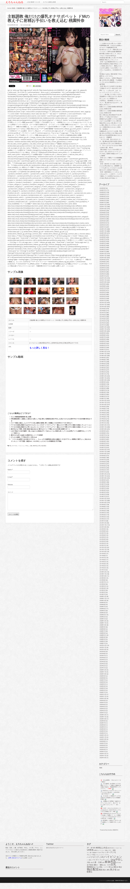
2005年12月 (103, 694)
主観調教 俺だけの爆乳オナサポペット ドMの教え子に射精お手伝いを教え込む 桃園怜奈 (58, 320)
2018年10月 (103, 380)
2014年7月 (103, 484)
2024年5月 (103, 243)
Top (125, 884)
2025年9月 (103, 211)
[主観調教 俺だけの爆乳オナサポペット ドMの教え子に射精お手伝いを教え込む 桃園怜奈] (50, 55)
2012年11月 (103, 525)
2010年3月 (103, 590)
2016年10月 (103, 429)
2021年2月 (103, 323)
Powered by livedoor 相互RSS (109, 830)
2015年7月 (103, 460)
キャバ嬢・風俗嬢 (91, 852)
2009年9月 (103, 602)
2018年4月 (103, 392)
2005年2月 (103, 711)
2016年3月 (103, 443)
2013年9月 (103, 504)
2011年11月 (103, 549)
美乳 (108, 870)
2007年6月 (103, 657)
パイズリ (95, 860)
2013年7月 (103, 509)
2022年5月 (103, 292)
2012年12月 (103, 523)
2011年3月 (103, 566)
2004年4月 (103, 729)
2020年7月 (103, 337)
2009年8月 (103, 604)
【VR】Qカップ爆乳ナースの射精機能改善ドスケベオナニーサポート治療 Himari (111, 160)
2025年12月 (103, 204)
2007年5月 (103, 660)
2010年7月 (103, 582)
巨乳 (69, 343)
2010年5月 (103, 586)
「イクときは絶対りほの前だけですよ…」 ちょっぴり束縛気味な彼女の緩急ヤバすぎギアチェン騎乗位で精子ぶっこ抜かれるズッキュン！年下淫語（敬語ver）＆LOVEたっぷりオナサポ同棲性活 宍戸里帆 (51, 440)
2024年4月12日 (13, 25)
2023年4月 (103, 270)
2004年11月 (103, 717)
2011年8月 (103, 555)
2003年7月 (103, 743)
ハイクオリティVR (95, 857)
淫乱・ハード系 (105, 867)
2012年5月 (103, 537)
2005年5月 (103, 706)
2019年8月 (103, 360)
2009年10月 (103, 600)
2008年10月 (103, 625)
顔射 (118, 870)
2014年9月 (103, 480)
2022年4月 (103, 294)
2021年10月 (103, 306)
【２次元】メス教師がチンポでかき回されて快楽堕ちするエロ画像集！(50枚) (111, 797)
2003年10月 (103, 739)
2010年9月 (103, 578)
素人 (104, 870)
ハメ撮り (89, 860)
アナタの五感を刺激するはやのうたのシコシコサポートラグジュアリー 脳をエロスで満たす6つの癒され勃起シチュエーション (51, 425)
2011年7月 (103, 557)
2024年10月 (103, 233)
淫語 (112, 867)
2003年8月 (103, 741)
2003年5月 (103, 747)
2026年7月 (103, 190)
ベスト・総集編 (110, 860)
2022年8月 (103, 286)
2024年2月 (103, 249)
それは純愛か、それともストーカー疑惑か (111, 781)
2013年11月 (103, 500)
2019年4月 (103, 368)
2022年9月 (103, 284)
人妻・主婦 (97, 862)
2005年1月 (103, 713)
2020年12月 (103, 327)
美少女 (113, 869)
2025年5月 (103, 219)
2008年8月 (103, 629)
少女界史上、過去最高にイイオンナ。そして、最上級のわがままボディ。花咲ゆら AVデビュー (111, 103)
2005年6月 (103, 704)
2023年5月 (103, 268)
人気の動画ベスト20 (33, 2)
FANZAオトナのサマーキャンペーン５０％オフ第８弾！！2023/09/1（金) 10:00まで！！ (111, 792)
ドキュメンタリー (100, 855)
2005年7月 (103, 702)
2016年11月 (103, 427)
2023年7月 (103, 264)
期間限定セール (93, 867)
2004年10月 (103, 719)
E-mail (10, 477)
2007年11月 (103, 647)
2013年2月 (103, 519)
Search (118, 34)
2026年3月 (103, 198)
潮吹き (115, 867)
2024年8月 (103, 237)
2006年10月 (103, 674)
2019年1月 (103, 374)
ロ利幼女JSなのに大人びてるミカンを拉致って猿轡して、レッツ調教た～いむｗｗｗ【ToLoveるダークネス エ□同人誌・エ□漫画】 (111, 816)
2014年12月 (103, 474)
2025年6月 (103, 217)
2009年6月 (103, 609)
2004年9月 (103, 721)
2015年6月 (103, 462)
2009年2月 (103, 617)
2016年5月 (103, 439)
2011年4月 (103, 564)
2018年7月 (103, 386)
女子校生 (90, 865)
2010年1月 (103, 594)
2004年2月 (103, 733)
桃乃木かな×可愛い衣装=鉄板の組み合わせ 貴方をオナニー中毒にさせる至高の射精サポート (40, 429)
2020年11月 (103, 329)
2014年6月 (103, 486)
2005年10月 (103, 698)
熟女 (120, 867)
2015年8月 (103, 457)
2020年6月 (103, 339)
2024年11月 (103, 231)
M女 (60, 343)
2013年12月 (103, 498)
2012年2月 (103, 543)
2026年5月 (103, 194)
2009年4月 (103, 613)
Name (10, 470)
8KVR (109, 848)
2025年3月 (103, 223)
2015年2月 (103, 470)
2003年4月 (103, 749)
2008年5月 (103, 635)
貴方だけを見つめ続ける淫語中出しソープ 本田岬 (27, 435)
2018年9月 (103, 382)
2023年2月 (103, 274)
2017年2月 (103, 421)
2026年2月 (103, 200)
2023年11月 (103, 255)
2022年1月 (103, 300)
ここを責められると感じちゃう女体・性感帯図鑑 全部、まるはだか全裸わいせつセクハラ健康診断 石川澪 (111, 45)
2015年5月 (103, 464)
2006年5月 (103, 684)
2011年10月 (103, 551)
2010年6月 (103, 584)
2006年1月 (103, 692)
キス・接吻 (112, 850)
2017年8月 (103, 408)
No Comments (25, 25)
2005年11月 (103, 696)
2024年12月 (103, 229)
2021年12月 (103, 302)
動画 (13, 8)
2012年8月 (103, 531)
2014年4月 (103, 490)
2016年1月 (103, 447)
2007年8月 (103, 653)
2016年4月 (103, 441)
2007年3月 (103, 664)
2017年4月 (103, 417)
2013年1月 (103, 521)
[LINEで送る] (36, 86)
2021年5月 (103, 317)
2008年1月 (103, 643)
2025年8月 (103, 213)
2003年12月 (103, 735)
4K (94, 848)
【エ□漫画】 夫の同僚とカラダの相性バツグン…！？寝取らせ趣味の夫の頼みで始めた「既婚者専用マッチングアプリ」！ (111, 786)
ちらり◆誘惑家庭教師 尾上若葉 (21, 417)
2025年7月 (103, 215)
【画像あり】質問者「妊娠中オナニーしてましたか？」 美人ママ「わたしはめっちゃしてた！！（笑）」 (111, 802)
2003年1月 (103, 751)
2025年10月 (103, 208)
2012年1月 (103, 545)
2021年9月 (103, 308)
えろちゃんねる (14, 2)
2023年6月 (103, 266)
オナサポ (74, 343)
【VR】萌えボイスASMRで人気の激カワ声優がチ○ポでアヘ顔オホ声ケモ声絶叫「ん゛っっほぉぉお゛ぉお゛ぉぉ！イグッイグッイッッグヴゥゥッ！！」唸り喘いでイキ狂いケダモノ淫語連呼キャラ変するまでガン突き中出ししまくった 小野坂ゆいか (111, 92)
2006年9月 (103, 676)
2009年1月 (103, 619)
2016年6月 (103, 437)
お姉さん (96, 850)
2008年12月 (103, 621)
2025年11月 (103, 206)
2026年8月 (103, 188)
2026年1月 (103, 202)
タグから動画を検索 (49, 2)
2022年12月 (103, 278)
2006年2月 (103, 690)
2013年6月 (103, 511)
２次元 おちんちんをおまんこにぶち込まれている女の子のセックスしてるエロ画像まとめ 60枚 (111, 809)
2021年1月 (103, 325)
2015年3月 (103, 468)
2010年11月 (103, 574)
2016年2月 (103, 445)
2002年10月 (103, 757)
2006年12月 (103, 670)
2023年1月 (103, 276)
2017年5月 (103, 415)
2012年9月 (103, 529)
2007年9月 (103, 651)
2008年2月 (103, 641)
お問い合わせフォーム (14, 858)
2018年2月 (103, 396)
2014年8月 (103, 482)
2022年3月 (103, 296)
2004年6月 (103, 725)
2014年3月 (103, 492)
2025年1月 (103, 227)
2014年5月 (103, 488)
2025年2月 (103, 225)
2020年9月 (103, 333)
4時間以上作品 (101, 848)
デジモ (113, 852)
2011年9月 (103, 553)
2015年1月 (103, 472)
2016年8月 (103, 433)
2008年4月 (103, 637)
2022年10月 (103, 282)
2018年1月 (103, 398)
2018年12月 (103, 376)
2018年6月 (103, 388)
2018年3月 (103, 394)
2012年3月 (103, 541)
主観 (64, 343)
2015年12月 (103, 449)
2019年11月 (103, 353)
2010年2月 (103, 592)
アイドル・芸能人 (103, 850)
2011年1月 (103, 570)
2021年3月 (103, 321)
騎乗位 (89, 872)
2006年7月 (103, 680)
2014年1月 (103, 496)
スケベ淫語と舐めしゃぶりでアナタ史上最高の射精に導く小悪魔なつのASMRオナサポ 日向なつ (41, 423)
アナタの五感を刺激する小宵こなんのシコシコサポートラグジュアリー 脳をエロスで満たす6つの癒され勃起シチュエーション (51, 427)
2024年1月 (103, 251)
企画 (103, 862)
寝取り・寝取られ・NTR (102, 865)
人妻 (91, 862)
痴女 (101, 870)
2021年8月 (103, 311)
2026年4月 (103, 196)
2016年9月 (103, 431)
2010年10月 (103, 576)
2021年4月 (103, 319)
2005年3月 (103, 709)
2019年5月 (103, 366)
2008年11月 (103, 623)
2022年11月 (103, 280)
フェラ (102, 860)
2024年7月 (103, 239)
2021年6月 (103, 315)
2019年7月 (103, 362)
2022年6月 (103, 290)
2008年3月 (103, 639)
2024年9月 (103, 235)
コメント (10, 492)
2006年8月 (103, 678)
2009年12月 (103, 596)
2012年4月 (103, 539)
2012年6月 (103, 535)
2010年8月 (103, 580)
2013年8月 (103, 506)
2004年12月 (103, 715)
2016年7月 (103, 435)
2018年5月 (103, 390)
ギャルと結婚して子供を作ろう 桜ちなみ (24, 437)
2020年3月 (103, 345)
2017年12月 (103, 400)
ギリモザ (98, 852)
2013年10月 (103, 502)
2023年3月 (103, 272)
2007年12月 (103, 645)
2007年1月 (103, 668)
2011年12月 (103, 547)
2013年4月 (103, 515)
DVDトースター (115, 848)
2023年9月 (103, 260)
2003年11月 (103, 737)
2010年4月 (103, 588)
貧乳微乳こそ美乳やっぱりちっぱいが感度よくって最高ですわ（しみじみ (111, 822)
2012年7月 (103, 533)
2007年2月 (103, 666)
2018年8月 (103, 384)
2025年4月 (103, 221)
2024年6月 (103, 241)
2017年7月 (103, 411)
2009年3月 (103, 615)
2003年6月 (103, 745)
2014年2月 (103, 494)
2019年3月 (103, 370)
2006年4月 (103, 686)
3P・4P (90, 848)
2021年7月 (103, 313)
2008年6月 (103, 633)
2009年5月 (103, 611)
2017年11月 (103, 402)
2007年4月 (103, 662)
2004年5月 (103, 727)
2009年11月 (103, 598)
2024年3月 (103, 247)
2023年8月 (103, 262)
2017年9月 (103, 406)
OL (121, 848)
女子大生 (118, 862)
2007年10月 (103, 649)
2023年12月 (103, 253)
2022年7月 (103, 288)
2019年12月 (103, 351)
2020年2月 (103, 347)
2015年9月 (103, 455)
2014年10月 (103, 478)
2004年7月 (103, 723)
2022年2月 (103, 298)
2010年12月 (103, 572)
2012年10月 (103, 527)
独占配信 (43, 343)
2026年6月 (103, 192)
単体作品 (55, 343)
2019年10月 (103, 355)
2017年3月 (103, 419)
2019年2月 (103, 372)
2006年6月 (103, 682)
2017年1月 (103, 423)
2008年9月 (103, 627)
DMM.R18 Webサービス (121, 880)
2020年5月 (103, 341)
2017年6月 (103, 413)
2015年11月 (103, 451)
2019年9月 (103, 357)
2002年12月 (103, 753)
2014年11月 (103, 476)
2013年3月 (103, 517)
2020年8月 (103, 335)
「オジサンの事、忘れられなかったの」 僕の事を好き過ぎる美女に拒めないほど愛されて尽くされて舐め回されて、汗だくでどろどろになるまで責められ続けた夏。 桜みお (111, 143)
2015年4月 (103, 466)
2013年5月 (103, 513)
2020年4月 (103, 343)
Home (9, 8)
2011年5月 (103, 562)
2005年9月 (103, 700)
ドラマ (107, 855)
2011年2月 (103, 568)
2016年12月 (103, 425)
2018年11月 (103, 378)
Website (10, 485)
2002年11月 (103, 755)
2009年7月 (103, 606)
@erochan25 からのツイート (55, 848)
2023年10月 (103, 257)
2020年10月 (103, 331)
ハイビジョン (34, 343)
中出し (49, 343)
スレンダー (105, 852)
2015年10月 (103, 453)
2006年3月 (103, 688)
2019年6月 (103, 364)
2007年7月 (103, 655)
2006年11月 (103, 672)
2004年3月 (103, 731)
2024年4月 (103, 245)
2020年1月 (103, 349)
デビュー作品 (91, 855)
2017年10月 (103, 404)
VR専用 (90, 850)
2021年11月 (103, 304)
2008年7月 (103, 631)
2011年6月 (103, 560)
